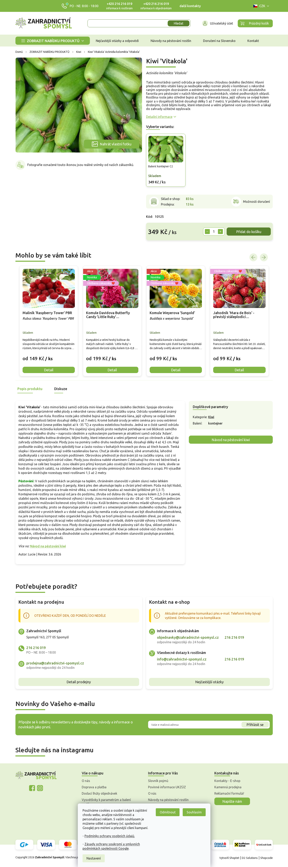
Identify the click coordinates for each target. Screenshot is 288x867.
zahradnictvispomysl (40, 788)
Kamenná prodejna (227, 787)
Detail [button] (48, 370)
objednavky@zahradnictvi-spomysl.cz (188, 637)
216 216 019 (36, 648)
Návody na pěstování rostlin (168, 800)
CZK (262, 6)
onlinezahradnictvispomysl (32, 788)
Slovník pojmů (158, 781)
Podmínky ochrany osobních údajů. (110, 836)
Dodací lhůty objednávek (99, 793)
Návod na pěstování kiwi (48, 546)
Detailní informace (159, 116)
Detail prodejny (79, 682)
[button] (49, 355)
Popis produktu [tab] (29, 389)
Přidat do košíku (248, 232)
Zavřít (154, 246)
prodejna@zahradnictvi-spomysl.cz (55, 663)
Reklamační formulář (229, 793)
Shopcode (266, 857)
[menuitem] (52, 41)
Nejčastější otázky (209, 682)
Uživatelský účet (221, 23)
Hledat (178, 23)
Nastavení (93, 858)
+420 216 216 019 (119, 4)
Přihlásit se (255, 725)
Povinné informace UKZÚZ (167, 787)
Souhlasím (194, 812)
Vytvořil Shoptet (229, 857)
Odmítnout (168, 812)
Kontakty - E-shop (227, 781)
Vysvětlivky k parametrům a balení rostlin (106, 802)
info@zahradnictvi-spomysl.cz (181, 659)
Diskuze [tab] (60, 389)
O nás (86, 781)
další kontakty (190, 6)
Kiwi (211, 417)
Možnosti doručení (256, 201)
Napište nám (232, 801)
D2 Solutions (250, 857)
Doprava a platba (94, 787)
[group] (48, 321)
